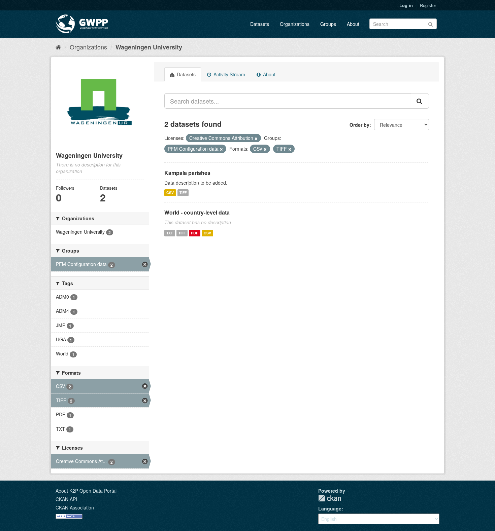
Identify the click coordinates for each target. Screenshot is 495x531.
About (353, 24)
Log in (406, 5)
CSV (170, 192)
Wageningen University (149, 47)
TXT (169, 232)
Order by (359, 124)
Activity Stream (228, 74)
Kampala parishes (187, 173)
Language (329, 508)
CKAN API (66, 499)
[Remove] (256, 138)
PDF (194, 232)
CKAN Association (75, 507)
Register (428, 5)
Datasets (259, 24)
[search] (420, 101)
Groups (328, 24)
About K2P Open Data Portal (86, 490)
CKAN (329, 498)
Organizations (294, 24)
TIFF (183, 192)
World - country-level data (197, 212)
